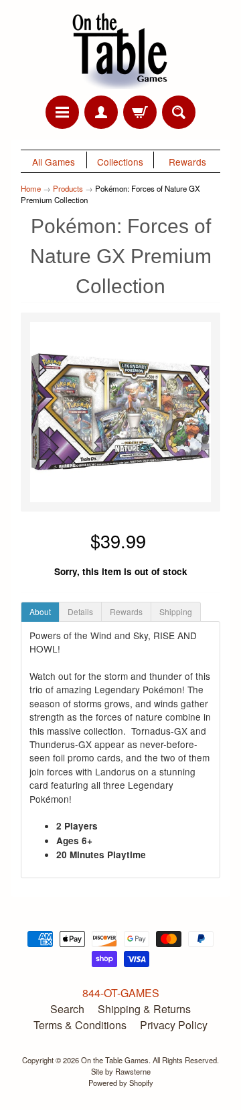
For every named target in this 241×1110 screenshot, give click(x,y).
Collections (120, 161)
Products (68, 188)
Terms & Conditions (80, 1025)
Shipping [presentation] (175, 611)
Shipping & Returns (144, 1008)
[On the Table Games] (120, 50)
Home (31, 188)
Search (67, 1008)
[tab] (40, 612)
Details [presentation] (80, 611)
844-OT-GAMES (120, 992)
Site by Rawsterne (121, 1071)
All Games (53, 161)
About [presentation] (40, 611)
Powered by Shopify (120, 1082)
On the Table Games (115, 1060)
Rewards (187, 161)
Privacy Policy (174, 1025)
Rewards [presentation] (126, 611)
